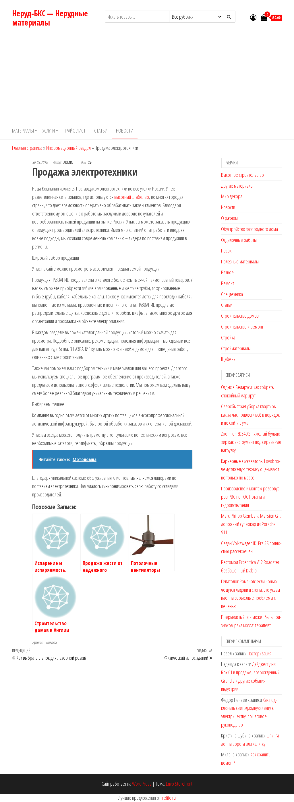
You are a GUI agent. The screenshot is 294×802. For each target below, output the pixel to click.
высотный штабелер (131, 196)
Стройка (228, 337)
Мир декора (231, 196)
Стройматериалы (236, 348)
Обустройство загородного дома (249, 229)
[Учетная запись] (253, 17)
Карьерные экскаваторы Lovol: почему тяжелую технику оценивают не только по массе (251, 469)
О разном (229, 218)
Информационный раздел (68, 147)
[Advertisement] (147, 78)
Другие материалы (237, 185)
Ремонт (227, 283)
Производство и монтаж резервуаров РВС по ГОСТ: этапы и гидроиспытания (251, 496)
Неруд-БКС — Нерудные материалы (50, 18)
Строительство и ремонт (242, 326)
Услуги (48, 130)
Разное (227, 272)
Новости (124, 130)
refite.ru (169, 797)
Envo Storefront (179, 783)
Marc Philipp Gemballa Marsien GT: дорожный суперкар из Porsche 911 (251, 524)
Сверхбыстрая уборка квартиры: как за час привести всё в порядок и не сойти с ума (250, 414)
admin (68, 162)
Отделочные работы (239, 239)
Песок (226, 250)
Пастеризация (259, 653)
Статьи (100, 130)
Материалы (23, 130)
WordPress (142, 783)
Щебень (228, 359)
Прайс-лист (74, 130)
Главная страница (27, 147)
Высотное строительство (242, 174)
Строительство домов (240, 315)
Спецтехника (232, 294)
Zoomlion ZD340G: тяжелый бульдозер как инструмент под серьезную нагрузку (251, 442)
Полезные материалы (240, 261)
